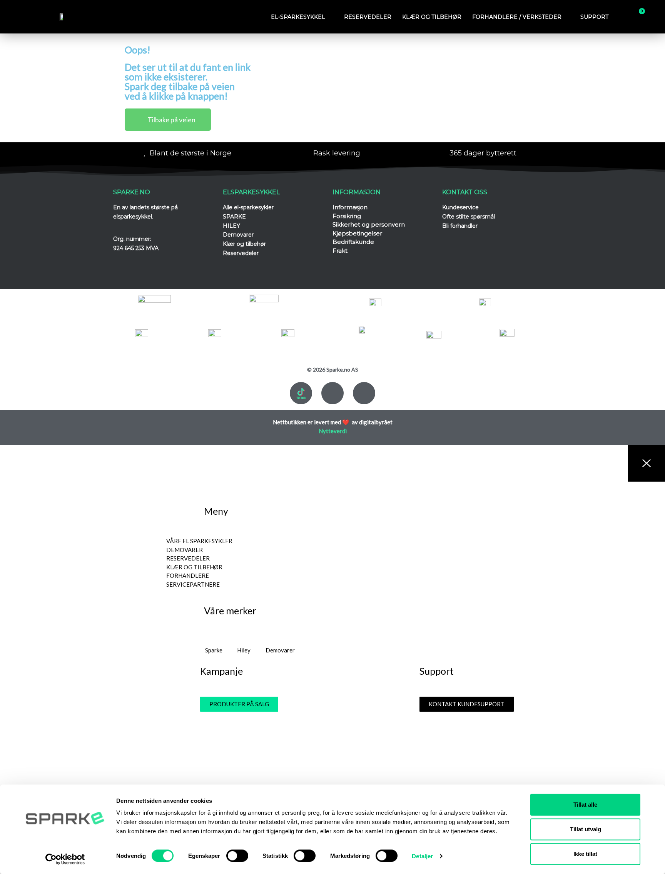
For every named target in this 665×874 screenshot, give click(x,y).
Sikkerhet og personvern (368, 224)
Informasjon (350, 207)
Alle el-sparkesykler (248, 207)
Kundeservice (460, 207)
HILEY (231, 225)
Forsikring (346, 216)
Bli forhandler (460, 225)
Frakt (340, 250)
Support (594, 16)
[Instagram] (364, 393)
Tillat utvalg (585, 829)
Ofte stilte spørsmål (468, 216)
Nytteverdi (333, 430)
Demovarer (238, 234)
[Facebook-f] (332, 393)
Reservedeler (367, 16)
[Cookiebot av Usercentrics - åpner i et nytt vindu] (65, 859)
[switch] (237, 855)
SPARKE (234, 216)
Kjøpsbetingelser (357, 233)
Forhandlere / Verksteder (516, 16)
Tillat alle (585, 804)
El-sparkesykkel (298, 16)
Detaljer (422, 855)
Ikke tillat (585, 854)
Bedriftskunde (353, 241)
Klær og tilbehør (431, 16)
